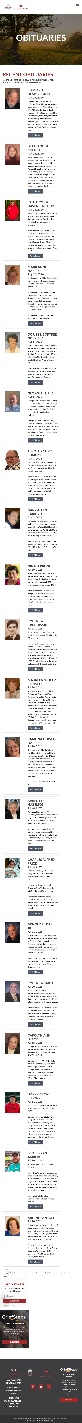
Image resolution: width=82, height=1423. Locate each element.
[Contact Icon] (49, 1386)
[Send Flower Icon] (41, 1386)
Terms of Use (40, 1420)
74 (64, 1273)
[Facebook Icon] (33, 1386)
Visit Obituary (35, 135)
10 (54, 1273)
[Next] (74, 1273)
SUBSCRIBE (14, 1301)
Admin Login (50, 1420)
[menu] (77, 5)
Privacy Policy (30, 1420)
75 (69, 1273)
